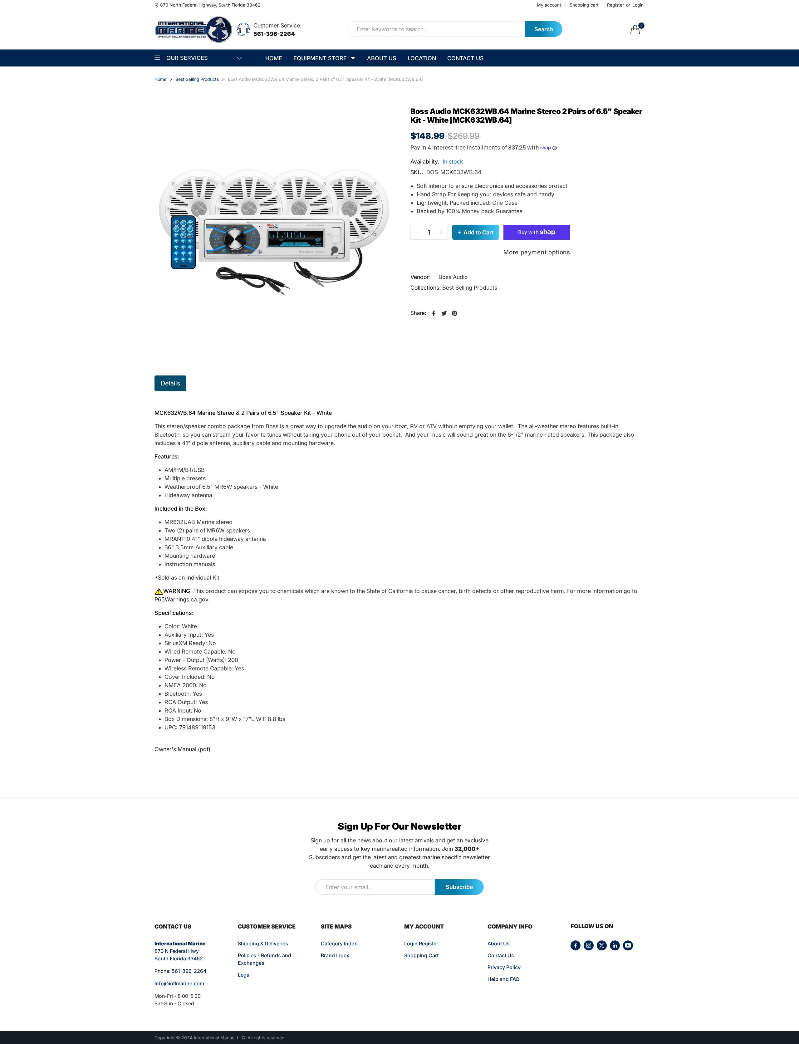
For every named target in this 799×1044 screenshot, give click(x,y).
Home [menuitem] (273, 58)
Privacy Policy (504, 967)
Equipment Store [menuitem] (320, 58)
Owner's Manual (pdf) (182, 749)
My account (549, 5)
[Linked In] (615, 945)
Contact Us (501, 955)
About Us (499, 943)
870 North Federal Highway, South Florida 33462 (210, 4)
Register (615, 5)
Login (638, 5)
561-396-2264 (274, 34)
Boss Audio (453, 277)
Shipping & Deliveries (263, 943)
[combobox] (436, 29)
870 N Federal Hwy (176, 951)
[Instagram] (589, 945)
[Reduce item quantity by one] (417, 232)
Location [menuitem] (422, 58)
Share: (418, 313)
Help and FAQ (503, 979)
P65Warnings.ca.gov (181, 599)
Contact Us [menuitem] (465, 58)
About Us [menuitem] (381, 58)
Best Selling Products (469, 287)
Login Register (421, 943)
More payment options (536, 252)
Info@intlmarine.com (179, 983)
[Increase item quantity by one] (441, 232)
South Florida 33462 (178, 958)
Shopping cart (584, 5)
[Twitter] (602, 945)
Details (170, 383)
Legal (244, 975)
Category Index (339, 943)
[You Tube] (628, 945)
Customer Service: (277, 25)
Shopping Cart (421, 955)
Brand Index (335, 955)
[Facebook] (576, 945)
